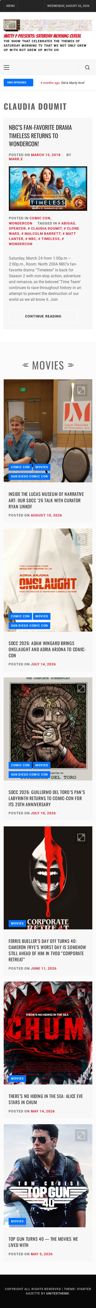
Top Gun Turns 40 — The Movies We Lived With (43, 1242)
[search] (87, 67)
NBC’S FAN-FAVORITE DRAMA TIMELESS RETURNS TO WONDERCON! (40, 135)
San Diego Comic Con (29, 476)
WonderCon (20, 223)
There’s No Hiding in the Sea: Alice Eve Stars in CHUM (46, 1099)
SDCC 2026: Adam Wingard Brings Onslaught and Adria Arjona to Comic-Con (47, 649)
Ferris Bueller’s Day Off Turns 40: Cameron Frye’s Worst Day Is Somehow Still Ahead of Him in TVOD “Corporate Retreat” (47, 950)
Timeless (50, 239)
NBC (32, 239)
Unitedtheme (57, 1293)
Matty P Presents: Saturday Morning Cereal (42, 36)
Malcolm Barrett (43, 234)
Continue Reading (43, 316)
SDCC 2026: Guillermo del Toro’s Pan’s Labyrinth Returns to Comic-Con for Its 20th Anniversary (47, 798)
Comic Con (40, 218)
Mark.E (16, 159)
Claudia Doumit (46, 228)
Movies (41, 467)
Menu (10, 6)
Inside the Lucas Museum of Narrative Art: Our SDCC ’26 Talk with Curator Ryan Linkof (46, 500)
